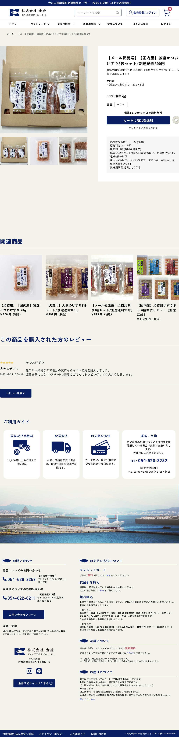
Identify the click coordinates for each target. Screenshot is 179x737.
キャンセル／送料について (143, 127)
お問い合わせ (98, 733)
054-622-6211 (21, 597)
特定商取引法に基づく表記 (18, 733)
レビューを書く (16, 393)
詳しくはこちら (87, 699)
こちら (107, 575)
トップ (13, 23)
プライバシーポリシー (52, 733)
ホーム (10, 33)
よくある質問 (140, 23)
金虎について (115, 23)
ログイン (166, 23)
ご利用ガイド (78, 733)
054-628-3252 (22, 579)
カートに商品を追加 (138, 120)
